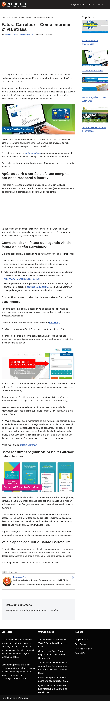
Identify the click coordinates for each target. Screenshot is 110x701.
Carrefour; (54, 322)
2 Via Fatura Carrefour (92, 70)
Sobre (4, 572)
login (28, 610)
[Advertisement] (38, 58)
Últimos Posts (12, 572)
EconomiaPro (11, 34)
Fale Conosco (81, 644)
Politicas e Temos (83, 649)
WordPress (23, 698)
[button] (93, 4)
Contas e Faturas (13, 17)
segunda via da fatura (37, 287)
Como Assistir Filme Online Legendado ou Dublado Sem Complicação (51, 654)
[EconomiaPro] (7, 585)
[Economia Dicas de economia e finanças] (14, 4)
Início (3, 17)
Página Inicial (77, 4)
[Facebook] (72, 577)
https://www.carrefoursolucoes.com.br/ (22, 279)
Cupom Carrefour (28, 445)
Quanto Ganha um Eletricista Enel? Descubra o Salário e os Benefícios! (52, 689)
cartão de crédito (32, 153)
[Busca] (106, 4)
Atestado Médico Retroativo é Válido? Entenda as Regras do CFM (52, 643)
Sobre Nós (80, 653)
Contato (100, 4)
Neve (4, 698)
